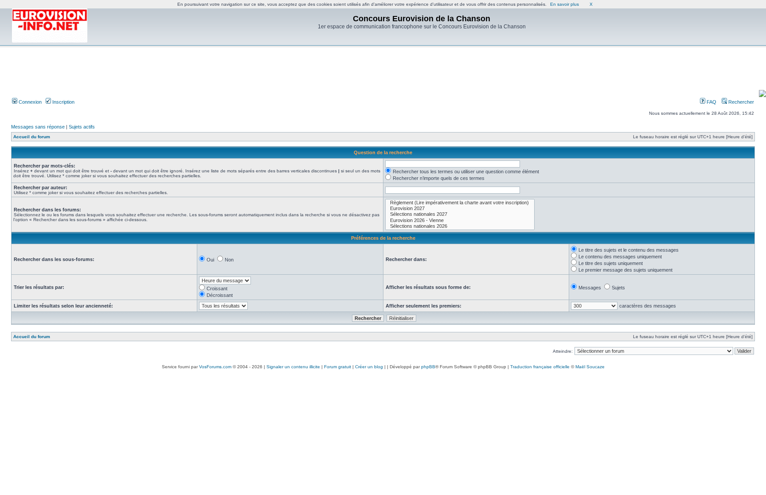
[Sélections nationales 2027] (460, 214)
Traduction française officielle (540, 366)
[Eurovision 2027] (460, 208)
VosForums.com (215, 366)
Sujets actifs (82, 126)
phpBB (428, 366)
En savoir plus (564, 4)
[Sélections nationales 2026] (460, 226)
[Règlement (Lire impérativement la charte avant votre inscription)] (460, 203)
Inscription (62, 102)
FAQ (710, 102)
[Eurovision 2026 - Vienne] (460, 220)
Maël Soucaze (590, 366)
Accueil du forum (31, 136)
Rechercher (740, 102)
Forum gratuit (337, 366)
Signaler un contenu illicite (293, 366)
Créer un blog (369, 366)
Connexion (29, 102)
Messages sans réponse (38, 126)
